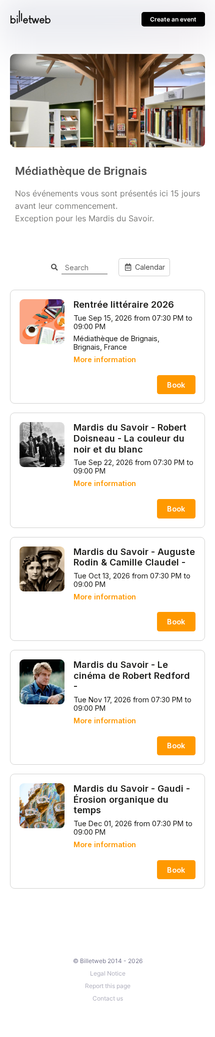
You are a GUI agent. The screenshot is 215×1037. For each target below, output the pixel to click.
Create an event (173, 19)
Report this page (107, 986)
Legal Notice (108, 973)
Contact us (107, 998)
